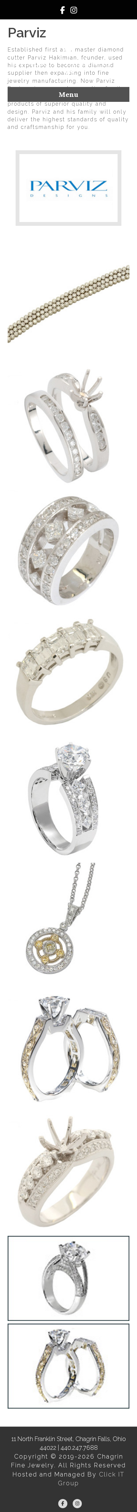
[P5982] (68, 302)
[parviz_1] (68, 1366)
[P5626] (68, 799)
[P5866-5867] (68, 426)
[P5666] (68, 675)
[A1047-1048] (68, 1048)
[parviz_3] (68, 1278)
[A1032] (68, 1172)
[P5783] (68, 551)
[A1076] (68, 924)
